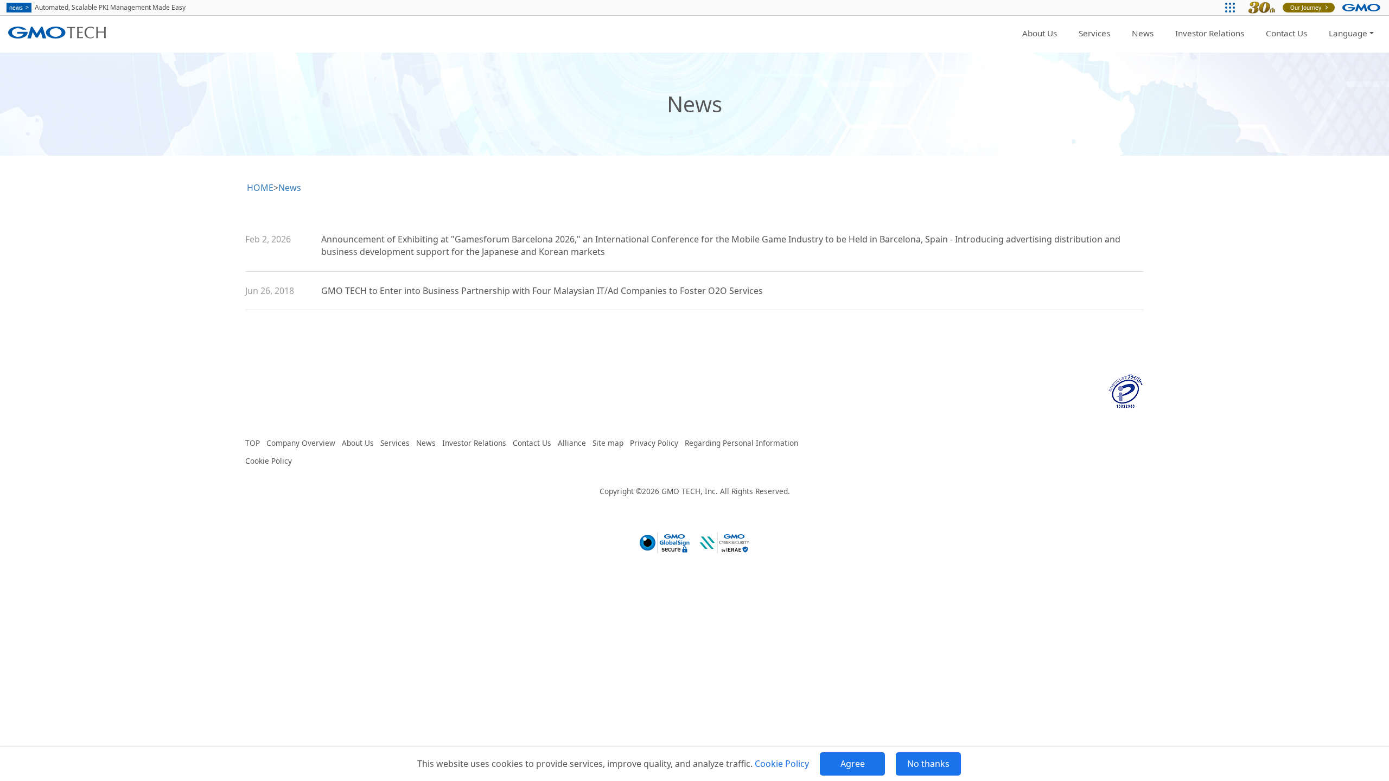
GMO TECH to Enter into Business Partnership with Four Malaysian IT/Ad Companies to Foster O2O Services (542, 291)
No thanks (928, 764)
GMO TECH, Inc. (689, 491)
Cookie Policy (782, 764)
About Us (1039, 33)
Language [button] (1348, 33)
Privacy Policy (654, 443)
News (1143, 33)
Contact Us (1286, 33)
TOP (252, 443)
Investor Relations (1209, 33)
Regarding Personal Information (741, 443)
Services (1094, 33)
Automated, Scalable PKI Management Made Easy (97, 7)
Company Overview (300, 443)
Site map (607, 443)
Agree (852, 764)
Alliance (572, 443)
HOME (260, 188)
